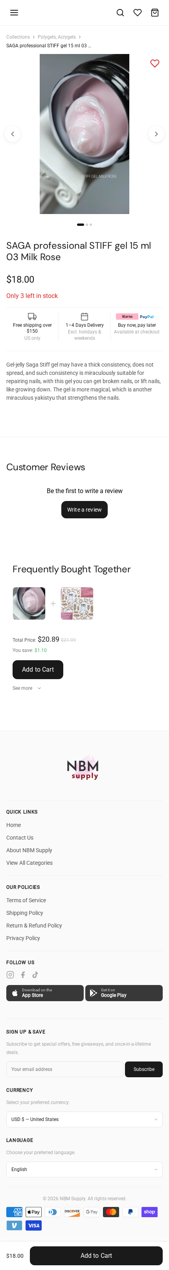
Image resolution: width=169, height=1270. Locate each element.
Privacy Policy (23, 938)
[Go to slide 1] (80, 224)
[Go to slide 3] (91, 224)
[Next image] (156, 134)
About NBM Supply (29, 850)
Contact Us (19, 837)
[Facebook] (23, 975)
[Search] (120, 12)
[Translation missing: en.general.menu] (14, 12)
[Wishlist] (137, 12)
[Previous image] (12, 134)
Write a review (84, 510)
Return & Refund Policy (34, 925)
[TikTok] (35, 975)
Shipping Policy (24, 913)
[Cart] (155, 12)
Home (13, 825)
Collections (18, 37)
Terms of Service (26, 900)
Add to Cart (38, 669)
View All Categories (29, 863)
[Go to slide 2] (87, 224)
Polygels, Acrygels (57, 37)
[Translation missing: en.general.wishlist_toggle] (155, 63)
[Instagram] (10, 975)
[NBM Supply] (84, 767)
